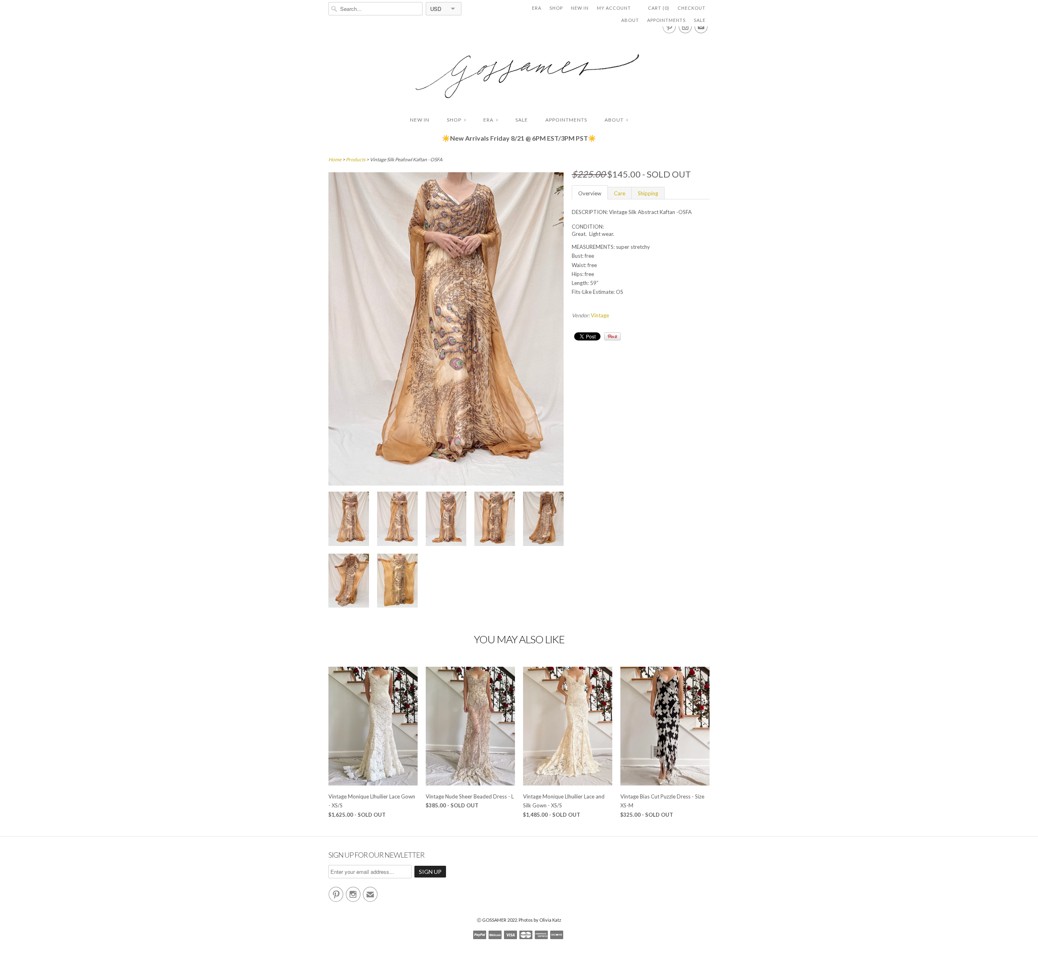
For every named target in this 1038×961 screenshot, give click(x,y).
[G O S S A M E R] (519, 69)
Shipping (648, 193)
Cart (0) (658, 8)
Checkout (692, 8)
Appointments (666, 20)
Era (536, 8)
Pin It (612, 336)
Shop (556, 8)
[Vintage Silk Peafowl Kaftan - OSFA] (348, 520)
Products (355, 159)
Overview (589, 193)
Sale (700, 20)
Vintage (600, 315)
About (630, 20)
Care (619, 193)
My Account (614, 8)
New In (580, 8)
